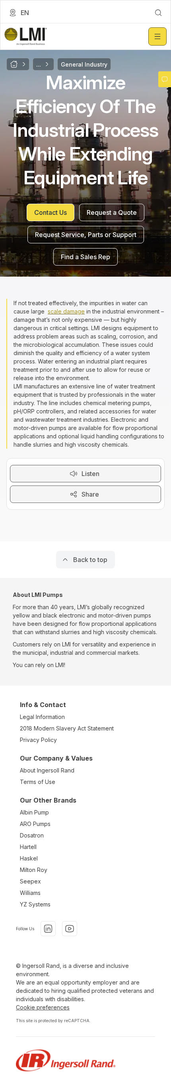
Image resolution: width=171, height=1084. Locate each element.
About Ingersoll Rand (47, 770)
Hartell (28, 846)
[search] (158, 13)
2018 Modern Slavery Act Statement (67, 728)
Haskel (29, 858)
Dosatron (32, 835)
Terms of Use (37, 781)
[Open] (157, 36)
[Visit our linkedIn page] (48, 928)
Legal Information (42, 716)
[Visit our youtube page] (69, 928)
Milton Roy (33, 869)
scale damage (66, 311)
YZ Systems (35, 904)
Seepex (30, 881)
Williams (30, 892)
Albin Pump (34, 812)
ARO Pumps (35, 823)
